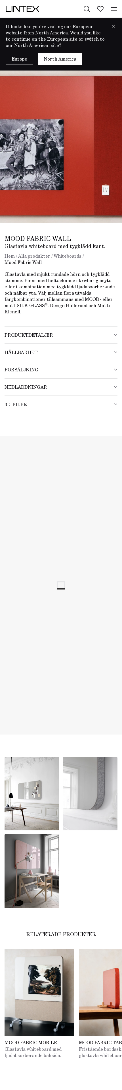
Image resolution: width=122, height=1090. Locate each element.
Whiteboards (67, 256)
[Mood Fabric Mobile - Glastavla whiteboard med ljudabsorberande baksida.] (39, 993)
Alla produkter (34, 256)
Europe (19, 59)
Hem (10, 256)
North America (60, 59)
